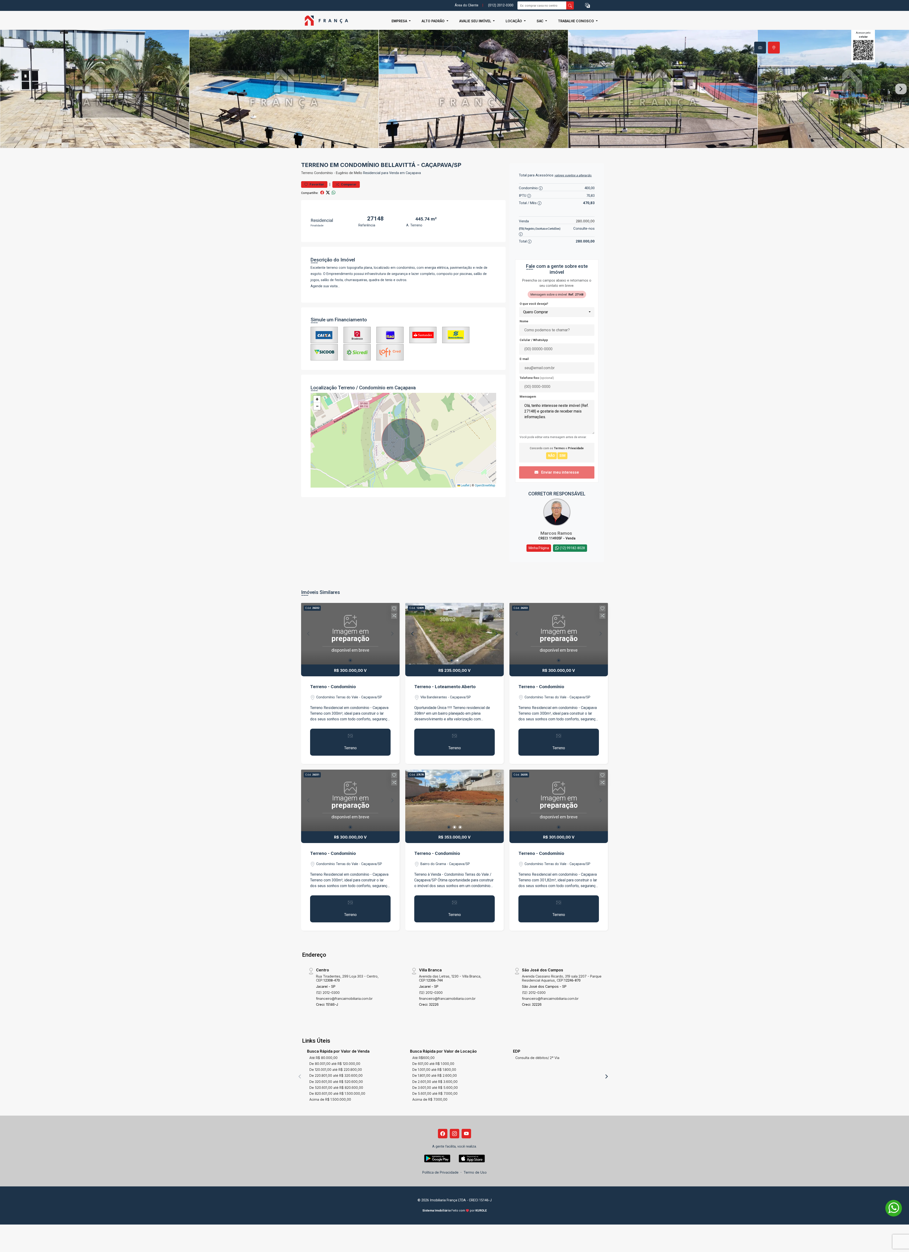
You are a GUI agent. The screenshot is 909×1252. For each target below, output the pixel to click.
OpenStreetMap (485, 485)
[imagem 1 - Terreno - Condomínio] (454, 800)
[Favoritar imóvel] (394, 609)
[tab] (760, 48)
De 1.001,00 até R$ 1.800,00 (434, 1070)
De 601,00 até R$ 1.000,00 (433, 1064)
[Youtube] (466, 1133)
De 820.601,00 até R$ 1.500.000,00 (337, 1093)
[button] (587, 5)
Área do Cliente (466, 5)
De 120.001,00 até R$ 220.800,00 (335, 1070)
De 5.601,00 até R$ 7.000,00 (435, 1093)
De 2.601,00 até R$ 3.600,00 (435, 1082)
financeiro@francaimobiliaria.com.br (344, 998)
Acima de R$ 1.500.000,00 (330, 1099)
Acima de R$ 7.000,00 (429, 1099)
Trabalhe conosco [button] (576, 21)
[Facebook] (442, 1133)
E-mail (524, 359)
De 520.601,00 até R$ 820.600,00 (336, 1088)
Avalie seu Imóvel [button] (475, 21)
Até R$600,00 (423, 1058)
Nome (524, 321)
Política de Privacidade (440, 1172)
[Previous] (413, 633)
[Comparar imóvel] (394, 616)
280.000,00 (585, 221)
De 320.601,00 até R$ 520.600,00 (336, 1082)
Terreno (307, 173)
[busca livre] (570, 5)
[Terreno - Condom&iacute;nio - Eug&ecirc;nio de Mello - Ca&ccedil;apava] (324, 21)
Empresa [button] (400, 21)
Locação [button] (514, 21)
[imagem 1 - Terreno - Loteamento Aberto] (454, 633)
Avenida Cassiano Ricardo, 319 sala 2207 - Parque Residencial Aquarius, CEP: (562, 978)
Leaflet (465, 485)
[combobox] (556, 312)
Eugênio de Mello (349, 173)
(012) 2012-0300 (500, 5)
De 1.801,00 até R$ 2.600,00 (434, 1075)
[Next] (496, 633)
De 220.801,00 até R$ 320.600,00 (336, 1075)
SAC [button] (540, 21)
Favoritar (316, 184)
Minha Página (539, 548)
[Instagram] (454, 1133)
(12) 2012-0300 (328, 993)
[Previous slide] (8, 89)
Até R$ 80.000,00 (323, 1058)
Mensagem (528, 396)
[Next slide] (901, 89)
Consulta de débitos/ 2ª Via (537, 1058)
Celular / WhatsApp (534, 340)
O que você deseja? (534, 303)
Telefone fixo (537, 378)
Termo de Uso (475, 1172)
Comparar (348, 184)
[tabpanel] (454, 89)
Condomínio (323, 173)
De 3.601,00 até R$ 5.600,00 (435, 1088)
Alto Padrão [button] (434, 21)
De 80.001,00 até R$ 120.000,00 (334, 1064)
